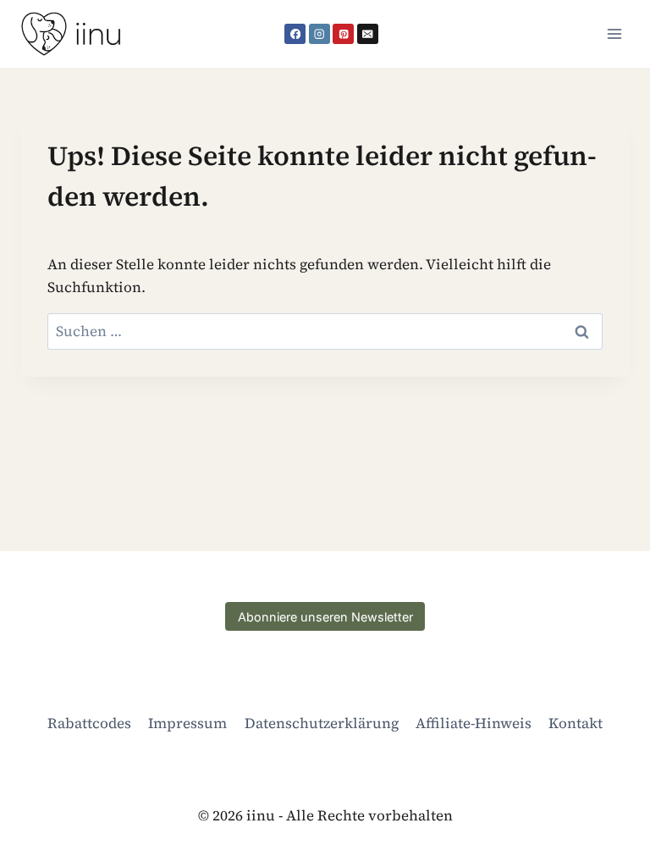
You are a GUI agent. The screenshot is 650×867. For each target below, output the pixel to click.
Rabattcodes (89, 723)
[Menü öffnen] (614, 33)
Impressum (187, 723)
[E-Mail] (367, 34)
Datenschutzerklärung (322, 723)
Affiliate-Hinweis (474, 723)
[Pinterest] (343, 34)
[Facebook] (295, 34)
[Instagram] (319, 34)
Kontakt (575, 723)
